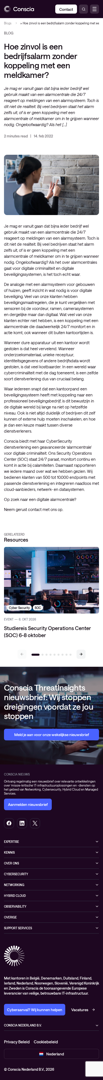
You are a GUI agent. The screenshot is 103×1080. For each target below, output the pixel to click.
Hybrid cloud (15, 895)
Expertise (11, 841)
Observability (15, 906)
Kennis (9, 852)
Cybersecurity (16, 874)
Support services (18, 928)
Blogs (8, 23)
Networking (14, 885)
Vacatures (79, 1009)
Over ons (11, 863)
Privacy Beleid (17, 1041)
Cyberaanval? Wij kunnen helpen (34, 1009)
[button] (81, 654)
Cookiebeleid (46, 1041)
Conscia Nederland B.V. (23, 1025)
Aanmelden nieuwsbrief (28, 804)
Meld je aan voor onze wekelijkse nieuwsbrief (51, 734)
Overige (10, 917)
